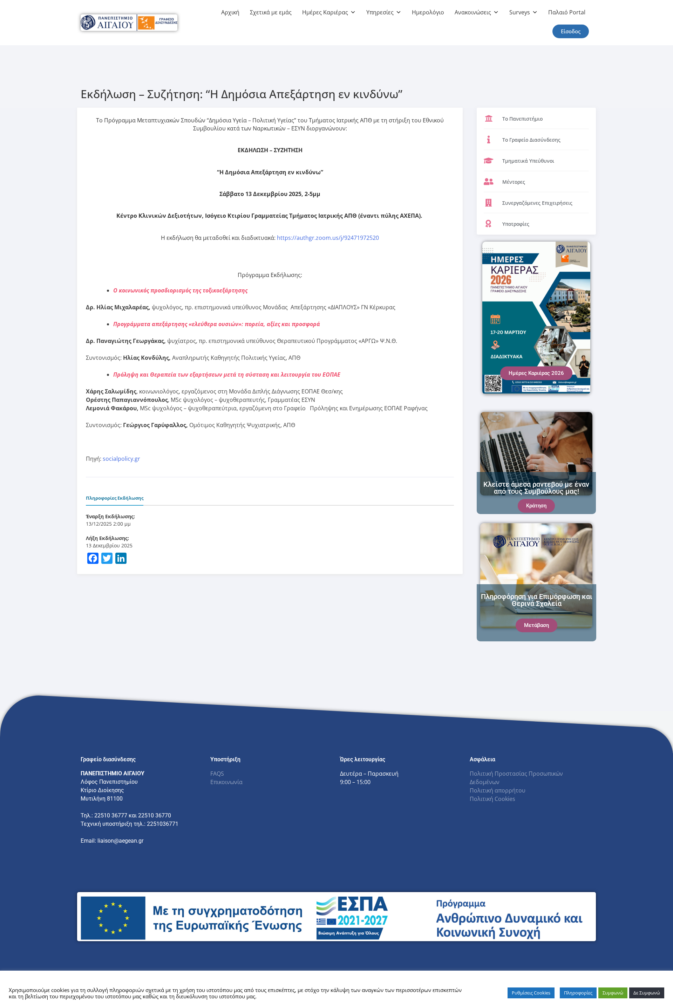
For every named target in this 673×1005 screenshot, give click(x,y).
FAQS (217, 773)
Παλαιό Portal (566, 12)
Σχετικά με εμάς (271, 12)
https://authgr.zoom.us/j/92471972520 (328, 238)
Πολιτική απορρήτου (497, 790)
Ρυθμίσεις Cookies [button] (531, 993)
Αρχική (230, 12)
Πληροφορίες (578, 993)
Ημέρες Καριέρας (325, 12)
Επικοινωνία (226, 782)
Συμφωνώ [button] (613, 993)
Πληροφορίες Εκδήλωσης (114, 498)
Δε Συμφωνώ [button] (646, 993)
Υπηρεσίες (380, 12)
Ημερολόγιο (428, 12)
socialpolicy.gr (121, 459)
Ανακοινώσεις (473, 12)
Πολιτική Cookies (492, 799)
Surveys (519, 12)
